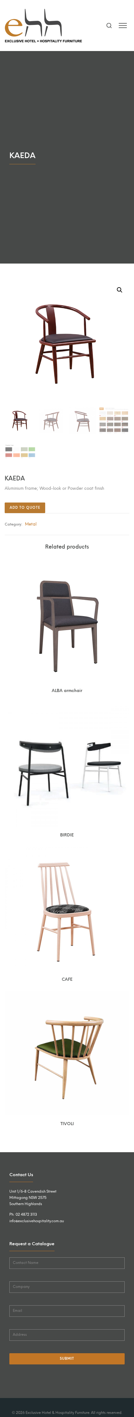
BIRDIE (67, 834)
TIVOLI (67, 1123)
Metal (30, 523)
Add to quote (25, 508)
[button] (119, 290)
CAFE (67, 979)
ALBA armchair (67, 690)
